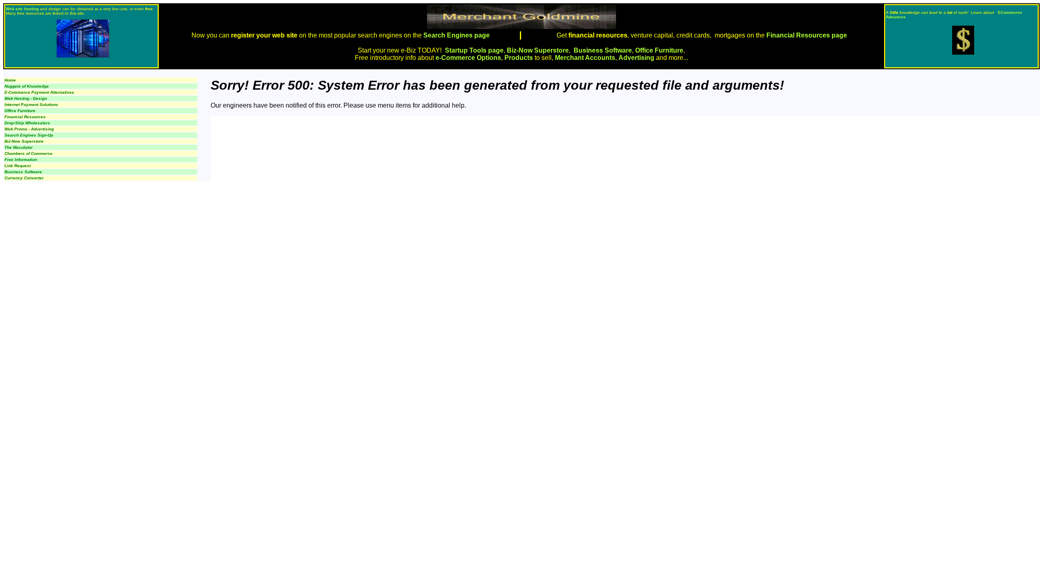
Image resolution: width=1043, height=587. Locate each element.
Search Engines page (456, 35)
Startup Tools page (474, 50)
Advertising (636, 57)
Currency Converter (24, 178)
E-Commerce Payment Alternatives (39, 92)
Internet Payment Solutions (31, 104)
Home (10, 80)
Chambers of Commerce (28, 153)
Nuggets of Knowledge (26, 86)
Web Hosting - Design (25, 98)
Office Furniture (659, 50)
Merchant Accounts (585, 57)
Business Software (603, 50)
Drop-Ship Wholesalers (27, 123)
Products (518, 57)
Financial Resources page (806, 35)
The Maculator (18, 147)
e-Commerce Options (468, 57)
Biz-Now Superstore (538, 50)
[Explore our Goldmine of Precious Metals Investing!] (963, 52)
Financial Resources (25, 117)
